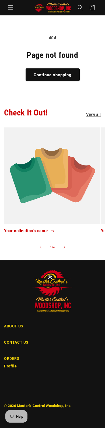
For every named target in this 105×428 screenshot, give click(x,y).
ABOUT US (13, 326)
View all (93, 114)
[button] (11, 8)
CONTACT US (16, 342)
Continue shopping (53, 74)
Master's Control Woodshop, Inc (44, 406)
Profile (10, 366)
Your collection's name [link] (26, 230)
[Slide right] (64, 247)
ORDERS (12, 358)
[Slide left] (41, 247)
